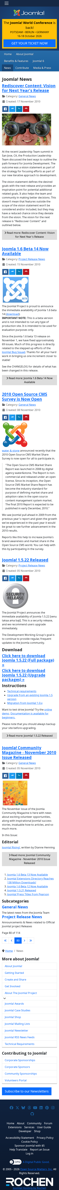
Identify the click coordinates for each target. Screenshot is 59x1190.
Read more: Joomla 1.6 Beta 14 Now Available (30, 380)
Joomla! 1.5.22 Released (25, 560)
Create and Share (15, 979)
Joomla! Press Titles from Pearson (28, 894)
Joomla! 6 (38, 61)
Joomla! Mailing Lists (17, 1024)
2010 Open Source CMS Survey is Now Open (24, 396)
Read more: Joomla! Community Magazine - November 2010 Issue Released (29, 859)
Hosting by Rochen (29, 1188)
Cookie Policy (29, 1141)
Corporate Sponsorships (20, 1060)
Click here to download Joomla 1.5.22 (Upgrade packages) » (23, 675)
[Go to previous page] (12, 940)
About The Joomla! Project (21, 993)
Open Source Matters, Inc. (36, 1169)
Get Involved (12, 986)
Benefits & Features (16, 61)
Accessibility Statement (20, 1138)
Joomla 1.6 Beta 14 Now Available (25, 251)
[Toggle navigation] (6, 3)
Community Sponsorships (21, 1073)
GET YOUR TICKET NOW (29, 43)
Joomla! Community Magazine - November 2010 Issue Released (29, 752)
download (12, 314)
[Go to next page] (24, 940)
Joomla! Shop (13, 1017)
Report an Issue (39, 1149)
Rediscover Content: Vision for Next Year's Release (29, 88)
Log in (29, 1153)
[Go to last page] (30, 940)
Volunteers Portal (16, 1080)
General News (27, 96)
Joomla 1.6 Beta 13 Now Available (27, 874)
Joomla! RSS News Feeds (20, 1037)
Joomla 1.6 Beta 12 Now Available (27, 886)
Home (8, 54)
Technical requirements (21, 691)
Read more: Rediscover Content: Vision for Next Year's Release (30, 234)
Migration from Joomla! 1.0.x (24, 703)
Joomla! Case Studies (17, 1010)
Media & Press (42, 68)
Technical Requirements (19, 1044)
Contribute (22, 68)
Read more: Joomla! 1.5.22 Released (30, 735)
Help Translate (18, 1149)
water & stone (11, 450)
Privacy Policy (45, 1138)
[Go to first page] (5, 940)
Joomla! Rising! (11, 847)
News (7, 68)
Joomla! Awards (14, 1003)
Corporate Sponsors (17, 1067)
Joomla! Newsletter (16, 1030)
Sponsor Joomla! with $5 (30, 1145)
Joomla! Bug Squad (13, 352)
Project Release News (32, 259)
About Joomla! (24, 54)
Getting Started (14, 973)
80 (18, 940)
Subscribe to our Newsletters (27, 1091)
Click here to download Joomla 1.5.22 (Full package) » (28, 660)
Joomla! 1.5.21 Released (21, 890)
